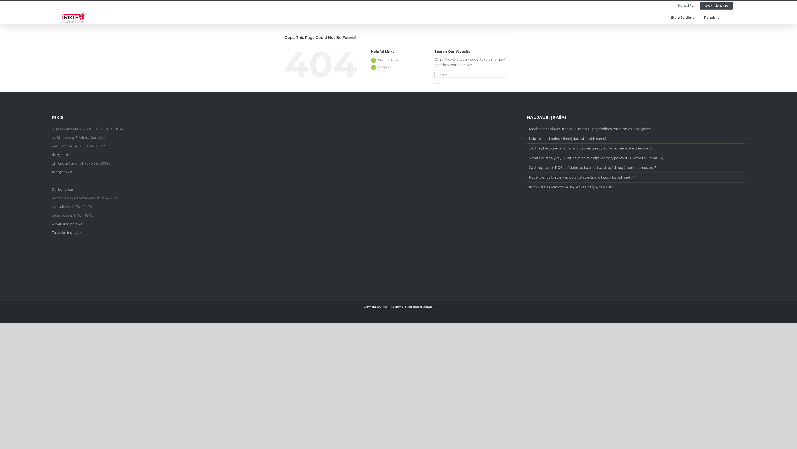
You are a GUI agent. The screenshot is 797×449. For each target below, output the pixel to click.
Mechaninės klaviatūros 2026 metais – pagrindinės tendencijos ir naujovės (589, 129)
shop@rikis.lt (62, 172)
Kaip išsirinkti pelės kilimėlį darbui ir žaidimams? (567, 139)
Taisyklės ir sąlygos (67, 233)
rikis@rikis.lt (61, 155)
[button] (730, 17)
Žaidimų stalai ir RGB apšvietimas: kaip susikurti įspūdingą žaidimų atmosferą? (592, 168)
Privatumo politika (67, 224)
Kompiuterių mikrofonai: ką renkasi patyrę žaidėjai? (571, 187)
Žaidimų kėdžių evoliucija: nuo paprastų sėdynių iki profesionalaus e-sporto (590, 148)
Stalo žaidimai (388, 60)
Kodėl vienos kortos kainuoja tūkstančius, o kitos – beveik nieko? (582, 177)
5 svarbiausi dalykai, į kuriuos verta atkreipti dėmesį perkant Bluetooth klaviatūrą (596, 158)
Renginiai (385, 67)
